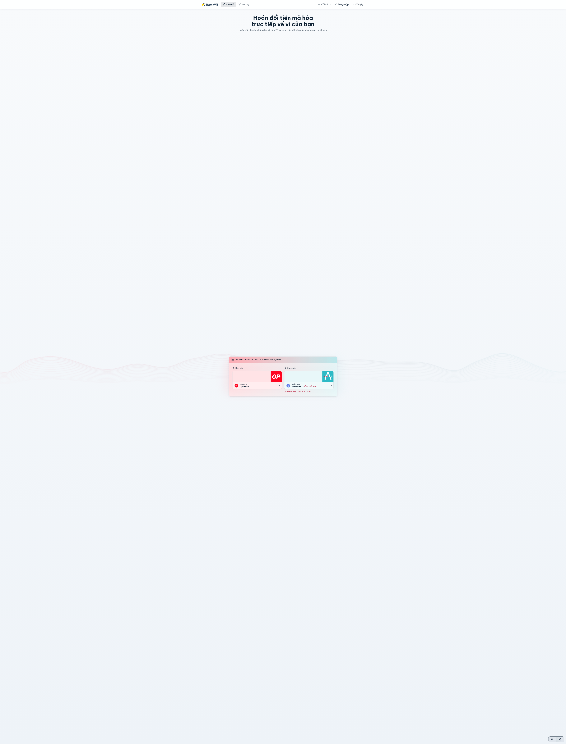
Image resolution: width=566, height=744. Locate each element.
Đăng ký (359, 4)
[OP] (276, 376)
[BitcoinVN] (209, 4)
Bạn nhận (291, 368)
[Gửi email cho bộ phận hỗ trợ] (552, 739)
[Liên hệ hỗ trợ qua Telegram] (560, 739)
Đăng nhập (343, 4)
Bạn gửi (239, 368)
